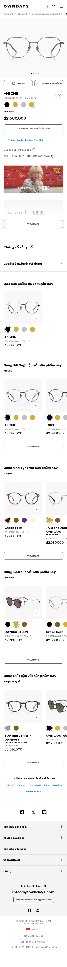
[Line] (44, 812)
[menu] (61, 6)
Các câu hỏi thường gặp (17, 149)
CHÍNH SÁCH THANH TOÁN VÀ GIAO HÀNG (34, 947)
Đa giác (21, 785)
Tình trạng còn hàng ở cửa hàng (33, 128)
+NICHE (9, 785)
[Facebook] (22, 812)
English (39, 936)
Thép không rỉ (34, 791)
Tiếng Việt (29, 936)
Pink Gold (35, 785)
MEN (46, 785)
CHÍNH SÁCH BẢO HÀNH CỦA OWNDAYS (27, 156)
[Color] (7, 329)
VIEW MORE (33, 224)
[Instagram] (37, 910)
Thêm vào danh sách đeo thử (25, 140)
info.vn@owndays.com (33, 891)
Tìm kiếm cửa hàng (14, 848)
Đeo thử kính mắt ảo (52, 83)
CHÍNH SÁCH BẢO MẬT (33, 942)
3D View (21, 83)
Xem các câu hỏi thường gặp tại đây (33, 899)
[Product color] (6, 104)
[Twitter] (33, 812)
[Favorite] (53, 6)
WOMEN (57, 785)
